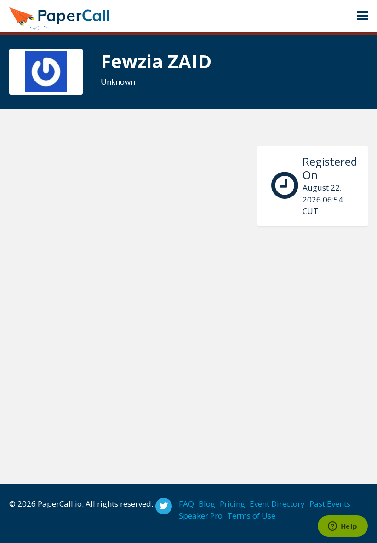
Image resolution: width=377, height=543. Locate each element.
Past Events (329, 503)
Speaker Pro (201, 515)
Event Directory (277, 503)
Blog (207, 503)
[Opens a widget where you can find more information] (342, 526)
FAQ (186, 503)
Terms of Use (251, 515)
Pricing (232, 503)
